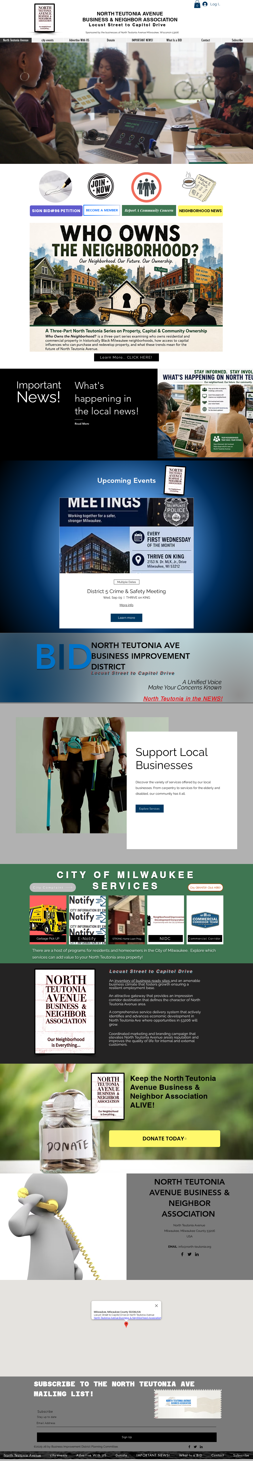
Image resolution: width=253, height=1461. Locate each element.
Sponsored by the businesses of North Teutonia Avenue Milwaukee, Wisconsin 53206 (132, 32)
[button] (197, 4)
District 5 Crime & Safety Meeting (126, 591)
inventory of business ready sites (142, 981)
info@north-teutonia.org (194, 1246)
